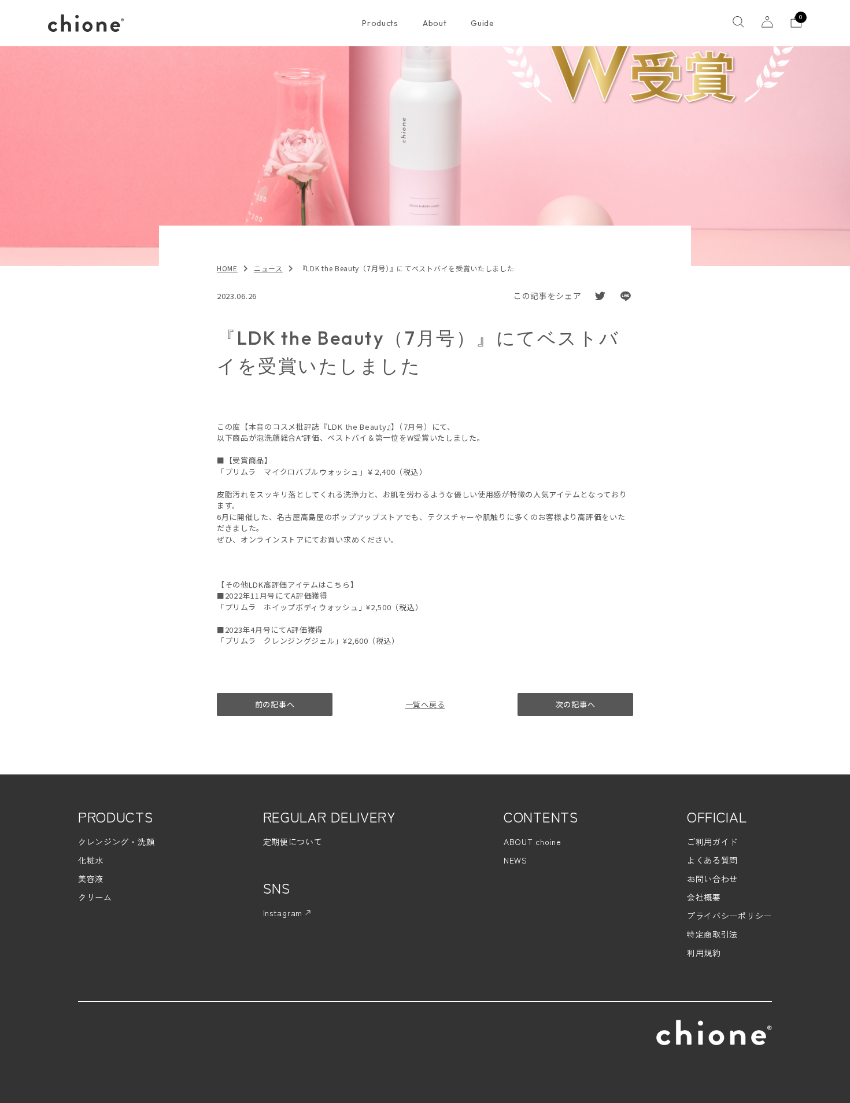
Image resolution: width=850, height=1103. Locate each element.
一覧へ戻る (425, 704)
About (435, 23)
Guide (482, 23)
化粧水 (91, 860)
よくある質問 (712, 860)
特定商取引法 (712, 934)
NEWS (515, 860)
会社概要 (704, 897)
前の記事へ (275, 704)
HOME (227, 268)
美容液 (91, 878)
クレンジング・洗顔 (116, 841)
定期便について (293, 841)
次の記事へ (576, 704)
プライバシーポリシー (729, 915)
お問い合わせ (712, 878)
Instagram (284, 912)
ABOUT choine (532, 841)
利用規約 (704, 952)
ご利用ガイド (712, 841)
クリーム (95, 897)
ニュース (268, 268)
